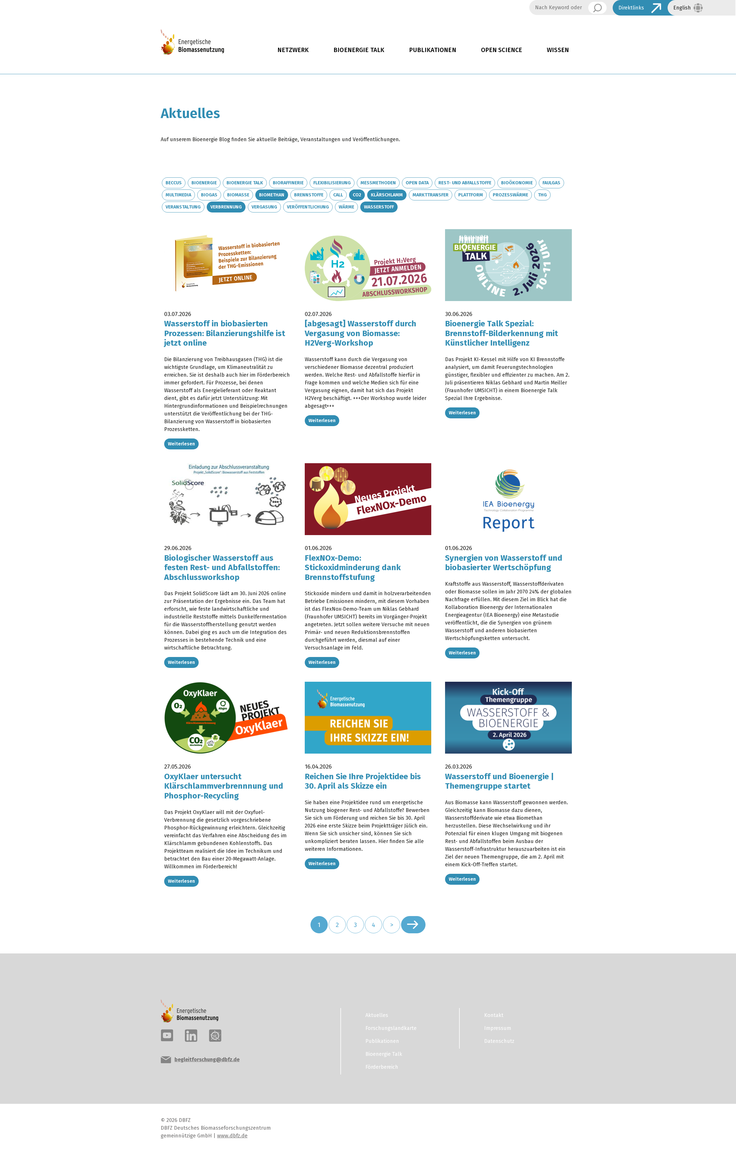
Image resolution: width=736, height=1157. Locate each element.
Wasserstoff (379, 207)
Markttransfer (430, 195)
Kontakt (493, 1015)
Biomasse (238, 195)
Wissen (558, 50)
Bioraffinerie (288, 182)
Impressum (497, 1028)
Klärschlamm (387, 195)
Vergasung (264, 207)
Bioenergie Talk (359, 50)
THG (542, 195)
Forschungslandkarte (391, 1028)
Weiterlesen (181, 444)
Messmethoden (378, 182)
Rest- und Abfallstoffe (464, 182)
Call (338, 195)
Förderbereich (381, 1067)
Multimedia (178, 195)
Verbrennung (226, 207)
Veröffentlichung (308, 207)
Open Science (501, 50)
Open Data (417, 182)
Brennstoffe (308, 195)
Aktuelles (376, 1015)
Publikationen (432, 50)
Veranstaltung (183, 207)
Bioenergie (204, 182)
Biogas (209, 195)
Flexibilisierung (332, 182)
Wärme (346, 207)
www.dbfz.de (232, 1136)
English (682, 8)
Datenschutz (499, 1041)
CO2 (357, 195)
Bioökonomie (517, 182)
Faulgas (551, 182)
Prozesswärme (510, 195)
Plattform (470, 195)
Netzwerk (293, 50)
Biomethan (271, 195)
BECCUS (174, 182)
